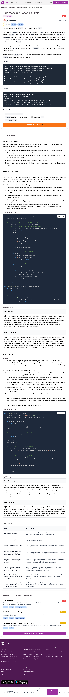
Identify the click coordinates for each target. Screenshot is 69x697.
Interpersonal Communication (54, 656)
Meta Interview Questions (8, 654)
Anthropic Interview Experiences (32, 651)
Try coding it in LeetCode (33, 124)
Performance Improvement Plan (54, 651)
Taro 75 (3, 649)
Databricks (20, 7)
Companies (12, 7)
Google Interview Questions (9, 651)
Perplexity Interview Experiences (32, 654)
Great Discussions (6, 669)
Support (25, 674)
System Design (50, 654)
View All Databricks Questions (34, 633)
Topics (3, 674)
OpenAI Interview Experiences (31, 649)
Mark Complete (53, 692)
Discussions (38, 2)
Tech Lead (48, 659)
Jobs (21, 2)
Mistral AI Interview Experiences (32, 659)
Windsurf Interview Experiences (32, 656)
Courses (14, 2)
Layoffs (48, 649)
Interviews (28, 2)
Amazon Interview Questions (9, 656)
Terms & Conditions (28, 671)
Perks (3, 671)
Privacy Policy (27, 669)
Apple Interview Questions (8, 659)
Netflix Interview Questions (8, 661)
